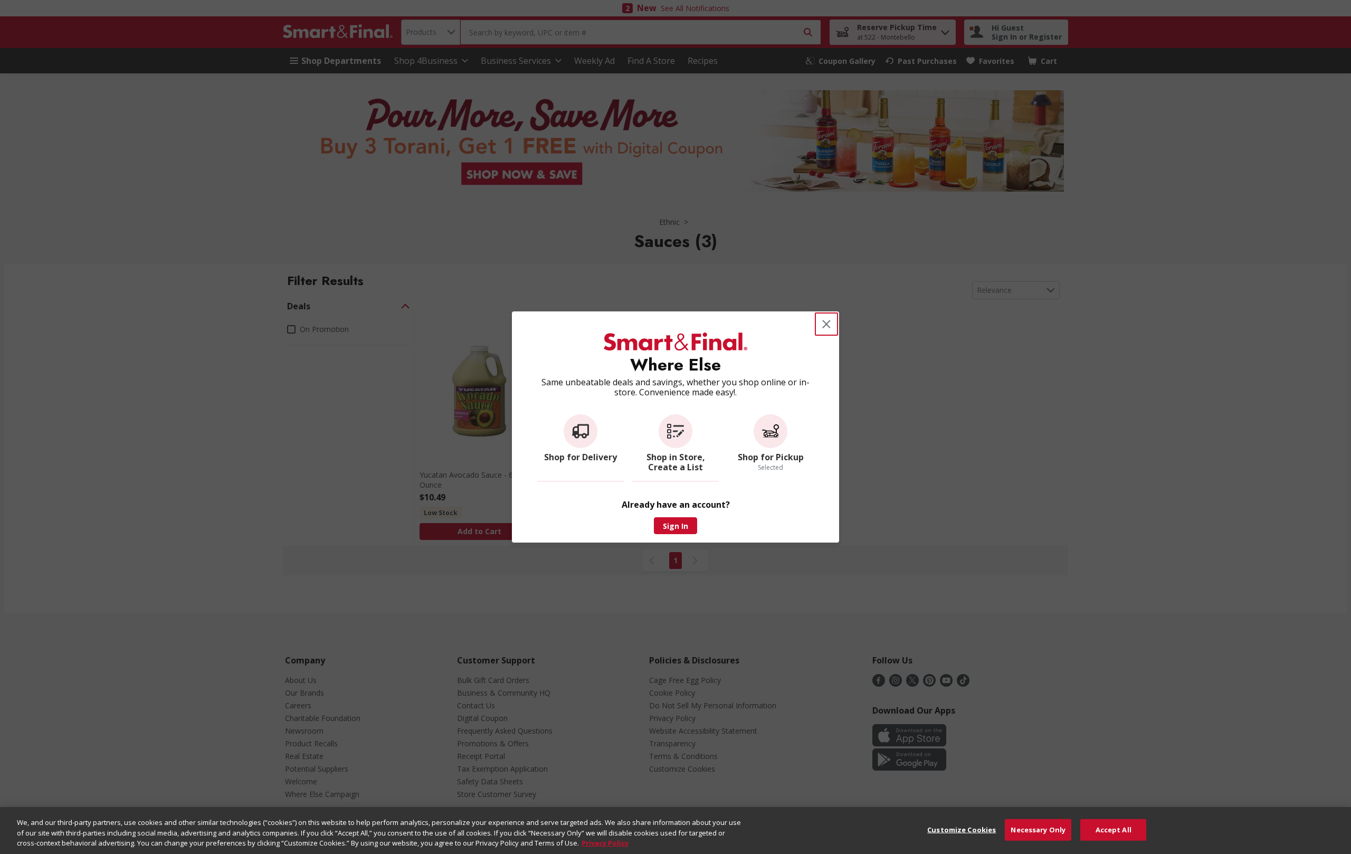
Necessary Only (1038, 829)
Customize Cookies (961, 829)
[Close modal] (826, 324)
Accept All (1113, 829)
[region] (675, 830)
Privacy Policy (605, 843)
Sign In (675, 526)
